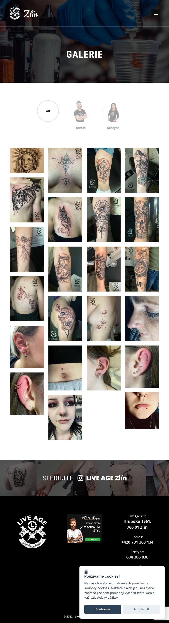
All (48, 111)
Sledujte (84, 477)
